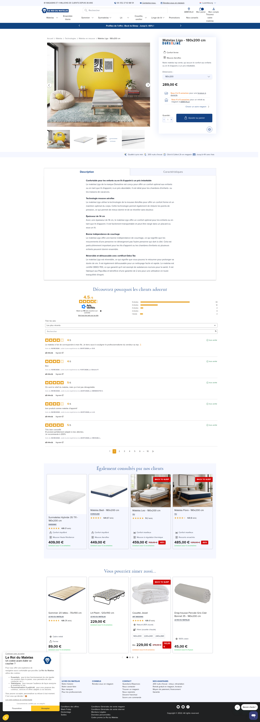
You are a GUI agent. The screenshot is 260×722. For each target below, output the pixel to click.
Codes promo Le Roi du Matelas (104, 717)
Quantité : (166, 115)
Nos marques (67, 689)
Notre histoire (67, 684)
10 (148, 451)
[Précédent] (79, 25)
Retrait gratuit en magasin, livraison (167, 686)
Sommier (85, 17)
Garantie (156, 692)
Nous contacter (128, 686)
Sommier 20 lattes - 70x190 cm (65, 613)
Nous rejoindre (128, 692)
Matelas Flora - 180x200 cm (189, 510)
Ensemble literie (67, 18)
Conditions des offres (70, 706)
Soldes (64, 714)
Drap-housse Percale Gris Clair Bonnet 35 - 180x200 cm (190, 614)
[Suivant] (180, 25)
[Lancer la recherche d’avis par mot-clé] (216, 331)
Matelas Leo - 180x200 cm (146, 510)
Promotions (174, 17)
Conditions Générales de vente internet (107, 709)
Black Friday (66, 709)
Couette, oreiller (139, 18)
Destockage (66, 712)
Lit (121, 17)
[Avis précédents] (110, 451)
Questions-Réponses (131, 684)
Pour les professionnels (72, 692)
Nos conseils (192, 17)
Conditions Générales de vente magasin (108, 706)
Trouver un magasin (130, 689)
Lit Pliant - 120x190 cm (102, 613)
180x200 (169, 76)
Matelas (50, 17)
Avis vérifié (213, 340)
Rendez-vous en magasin (102, 684)
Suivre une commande (131, 697)
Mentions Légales (98, 712)
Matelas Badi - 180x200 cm (104, 510)
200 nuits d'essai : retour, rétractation (168, 684)
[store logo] (55, 10)
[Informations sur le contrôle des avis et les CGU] (101, 311)
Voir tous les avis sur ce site (88, 315)
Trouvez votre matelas (210, 18)
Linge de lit (156, 17)
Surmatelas (103, 17)
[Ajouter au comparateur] (209, 129)
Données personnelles (100, 714)
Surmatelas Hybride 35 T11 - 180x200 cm (63, 519)
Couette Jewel (140, 613)
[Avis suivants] (153, 451)
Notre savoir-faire (69, 686)
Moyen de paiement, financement (167, 689)
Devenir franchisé (129, 694)
